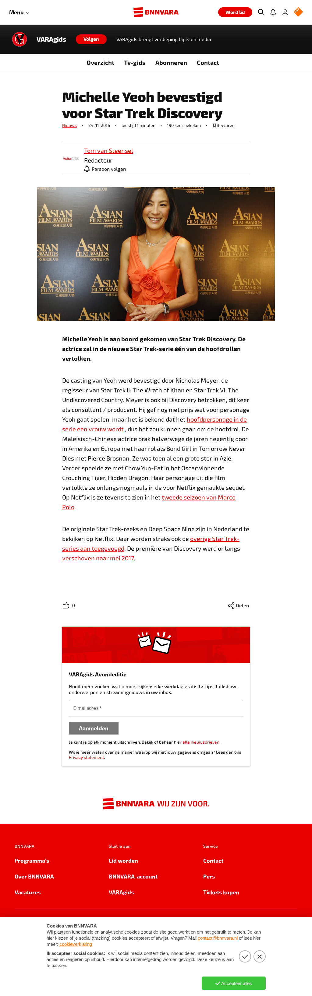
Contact (208, 62)
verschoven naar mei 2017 (98, 558)
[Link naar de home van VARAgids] (19, 39)
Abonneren (171, 62)
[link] (70, 159)
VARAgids (51, 39)
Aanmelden (93, 728)
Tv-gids (135, 62)
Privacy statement (86, 757)
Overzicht (100, 62)
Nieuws (69, 125)
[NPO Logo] (298, 12)
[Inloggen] (285, 12)
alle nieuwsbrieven (201, 742)
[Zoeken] (260, 12)
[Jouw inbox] (273, 12)
